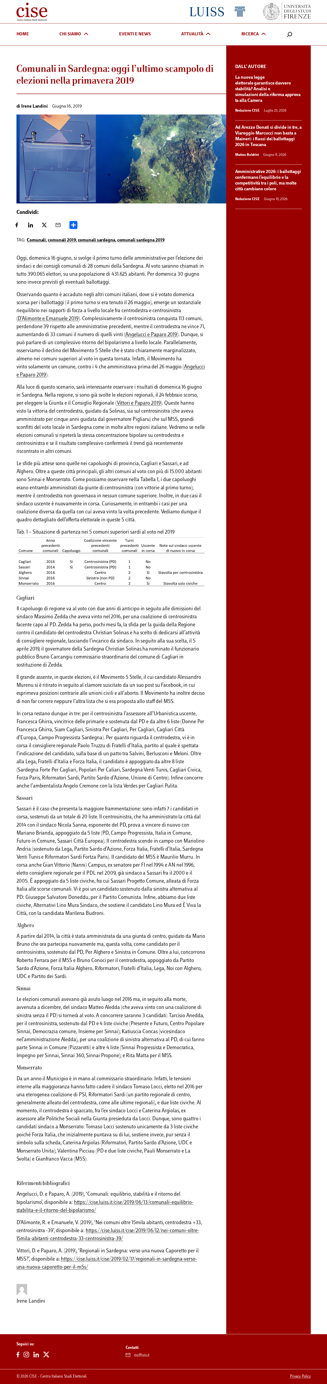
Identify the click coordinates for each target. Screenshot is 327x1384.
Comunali (36, 240)
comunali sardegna (96, 240)
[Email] (58, 226)
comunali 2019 (62, 240)
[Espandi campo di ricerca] (289, 34)
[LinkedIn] (30, 226)
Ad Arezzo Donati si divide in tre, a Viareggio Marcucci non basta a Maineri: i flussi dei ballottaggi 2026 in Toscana (268, 136)
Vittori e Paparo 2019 (139, 403)
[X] (44, 226)
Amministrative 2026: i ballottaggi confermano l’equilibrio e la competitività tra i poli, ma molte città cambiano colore (268, 180)
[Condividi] (73, 226)
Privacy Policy (300, 1376)
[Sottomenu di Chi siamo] (86, 34)
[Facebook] (16, 226)
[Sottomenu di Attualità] (208, 34)
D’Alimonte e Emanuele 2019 (48, 318)
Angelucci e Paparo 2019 (151, 334)
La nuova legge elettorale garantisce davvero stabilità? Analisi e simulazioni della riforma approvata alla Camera (268, 89)
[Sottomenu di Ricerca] (263, 34)
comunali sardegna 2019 (141, 240)
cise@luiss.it (141, 1355)
